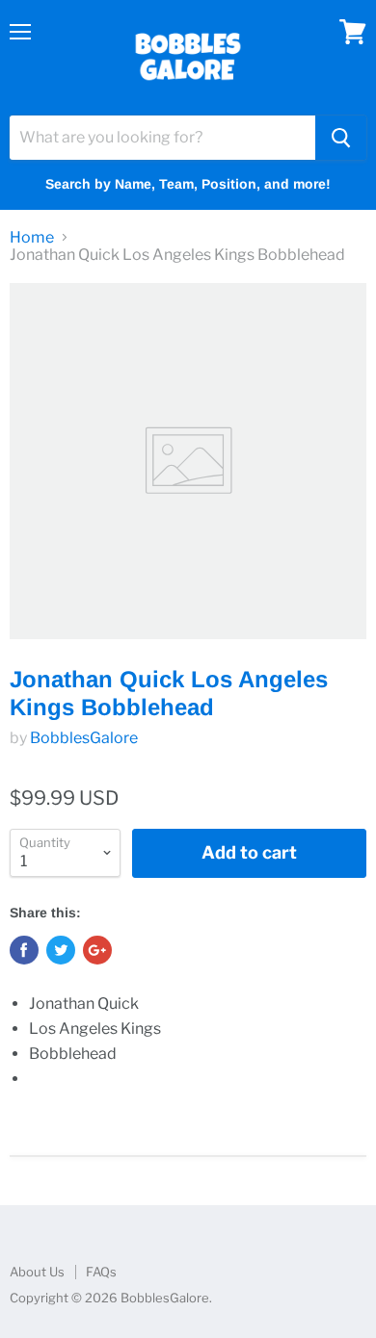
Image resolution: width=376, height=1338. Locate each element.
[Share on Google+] (97, 950)
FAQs (101, 1271)
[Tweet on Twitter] (60, 950)
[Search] (340, 138)
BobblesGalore (84, 738)
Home (32, 237)
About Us (37, 1271)
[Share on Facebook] (24, 950)
